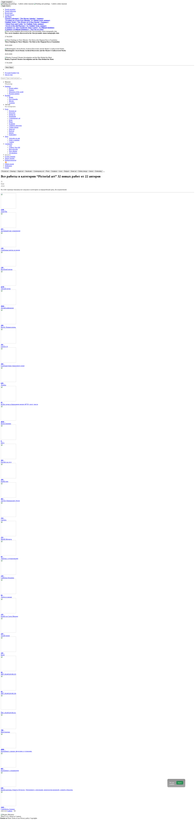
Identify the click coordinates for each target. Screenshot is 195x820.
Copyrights (33, 818)
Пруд (2, 442)
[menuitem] (17, 73)
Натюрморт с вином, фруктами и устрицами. (16, 750)
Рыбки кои (4, 480)
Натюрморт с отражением (10, 769)
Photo (47, 171)
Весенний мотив (6, 268)
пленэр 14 (4, 345)
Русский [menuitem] (8, 73)
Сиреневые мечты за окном (10, 249)
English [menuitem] (13, 73)
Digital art (20, 171)
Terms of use (16, 818)
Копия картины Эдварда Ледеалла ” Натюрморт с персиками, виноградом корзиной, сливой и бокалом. (37, 789)
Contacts (18, 816)
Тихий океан (5, 634)
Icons (60, 171)
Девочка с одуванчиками (9, 557)
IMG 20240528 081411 (8, 713)
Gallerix (9, 811)
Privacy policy (25, 818)
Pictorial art (5, 171)
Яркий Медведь (6, 538)
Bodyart (66, 171)
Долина (3, 384)
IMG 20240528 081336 (8, 692)
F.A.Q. (6, 816)
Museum (8, 83)
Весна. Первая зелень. (8, 326)
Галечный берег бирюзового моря (12, 365)
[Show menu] (14, 2)
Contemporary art (39, 171)
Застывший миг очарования (10, 230)
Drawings (13, 171)
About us (12, 816)
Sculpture (54, 171)
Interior (91, 171)
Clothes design (82, 171)
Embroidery (98, 171)
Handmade (28, 171)
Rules (10, 818)
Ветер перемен (6, 422)
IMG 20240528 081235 (8, 673)
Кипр (3, 654)
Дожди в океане (6, 596)
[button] (10, 9)
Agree (180, 782)
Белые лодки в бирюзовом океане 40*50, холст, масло (19, 403)
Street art (73, 171)
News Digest (9, 67)
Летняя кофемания (7, 307)
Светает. (4, 519)
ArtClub (10, 105)
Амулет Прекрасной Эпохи (10, 500)
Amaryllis (4, 210)
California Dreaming (7, 577)
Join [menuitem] (11, 75)
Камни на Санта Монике (9, 615)
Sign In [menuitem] (7, 75)
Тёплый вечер (6, 288)
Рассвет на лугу (6, 461)
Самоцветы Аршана (8, 808)
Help (2, 816)
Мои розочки (5, 731)
